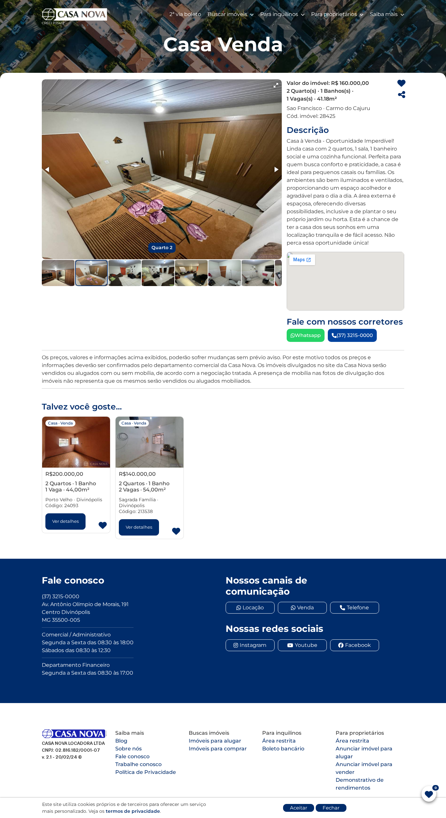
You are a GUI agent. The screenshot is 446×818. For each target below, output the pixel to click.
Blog (121, 741)
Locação (253, 607)
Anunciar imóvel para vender (364, 768)
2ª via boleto (185, 14)
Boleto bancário (283, 749)
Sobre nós (128, 749)
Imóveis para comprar (218, 749)
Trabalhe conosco (138, 764)
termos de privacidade (133, 811)
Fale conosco (132, 756)
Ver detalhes (65, 521)
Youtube (306, 645)
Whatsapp (308, 335)
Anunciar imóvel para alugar (364, 753)
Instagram (253, 645)
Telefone (358, 607)
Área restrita (279, 741)
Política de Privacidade (145, 772)
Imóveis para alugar (215, 741)
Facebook (358, 645)
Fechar (331, 808)
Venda (305, 607)
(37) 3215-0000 (355, 335)
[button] (276, 85)
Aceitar (298, 808)
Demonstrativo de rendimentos (360, 784)
